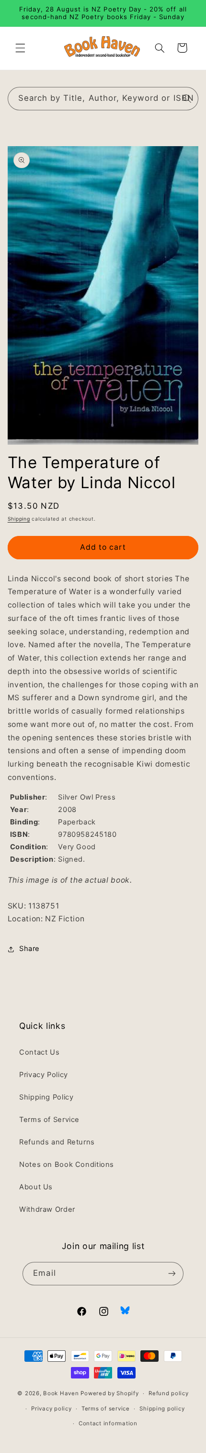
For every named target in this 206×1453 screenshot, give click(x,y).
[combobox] (103, 98)
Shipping (19, 519)
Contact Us (39, 1052)
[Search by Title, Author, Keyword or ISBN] (187, 98)
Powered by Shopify (109, 1393)
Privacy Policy (43, 1074)
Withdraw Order (47, 1209)
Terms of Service (49, 1119)
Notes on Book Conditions (66, 1164)
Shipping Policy (46, 1097)
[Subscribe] (171, 1273)
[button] (20, 48)
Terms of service (105, 1408)
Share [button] (29, 948)
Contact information (108, 1423)
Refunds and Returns (57, 1142)
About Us (36, 1187)
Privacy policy (51, 1408)
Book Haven (61, 1393)
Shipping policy (161, 1408)
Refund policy (169, 1393)
